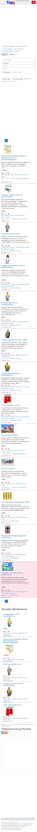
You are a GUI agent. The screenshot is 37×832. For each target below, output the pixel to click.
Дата (4, 54)
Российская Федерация (7, 49)
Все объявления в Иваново (8, 46)
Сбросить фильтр (17, 72)
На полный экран (18, 79)
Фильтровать (7, 72)
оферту (19, 829)
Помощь (18, 819)
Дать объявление (5, 819)
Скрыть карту (6, 79)
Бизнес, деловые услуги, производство (15, 450)
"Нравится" (12, 54)
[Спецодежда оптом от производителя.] (7, 296)
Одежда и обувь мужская (22, 355)
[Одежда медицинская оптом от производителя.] (7, 259)
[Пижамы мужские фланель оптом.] (7, 333)
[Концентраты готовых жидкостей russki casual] (7, 529)
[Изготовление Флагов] (7, 428)
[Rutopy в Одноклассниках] (6, 732)
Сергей (15, 521)
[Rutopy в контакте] (3, 732)
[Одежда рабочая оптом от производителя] (7, 367)
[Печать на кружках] (7, 462)
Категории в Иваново (21, 46)
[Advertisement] (18, 25)
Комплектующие (18, 517)
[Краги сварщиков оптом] (7, 398)
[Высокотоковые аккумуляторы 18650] (7, 495)
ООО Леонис (17, 250)
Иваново (17, 51)
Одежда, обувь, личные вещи (8, 247)
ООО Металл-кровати (20, 219)
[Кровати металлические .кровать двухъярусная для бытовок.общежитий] (7, 149)
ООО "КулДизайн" (20, 454)
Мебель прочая (18, 174)
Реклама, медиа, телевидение (13, 483)
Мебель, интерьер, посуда (7, 174)
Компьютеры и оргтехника (7, 517)
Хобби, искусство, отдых (7, 554)
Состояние (6, 63)
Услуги (2, 450)
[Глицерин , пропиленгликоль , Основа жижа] (7, 566)
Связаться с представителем (27, 819)
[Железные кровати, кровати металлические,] (7, 188)
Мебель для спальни (19, 215)
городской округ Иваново (7, 51)
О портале (12, 819)
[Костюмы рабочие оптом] (7, 227)
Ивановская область (19, 49)
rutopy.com (25, 823)
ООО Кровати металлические (22, 178)
